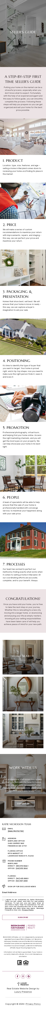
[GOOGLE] (28, 976)
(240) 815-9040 (22, 868)
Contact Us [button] (23, 803)
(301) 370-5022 (21, 866)
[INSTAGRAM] (23, 976)
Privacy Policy (27, 910)
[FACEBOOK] (17, 976)
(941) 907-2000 (22, 881)
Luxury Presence (23, 991)
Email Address (9, 892)
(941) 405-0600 (22, 878)
